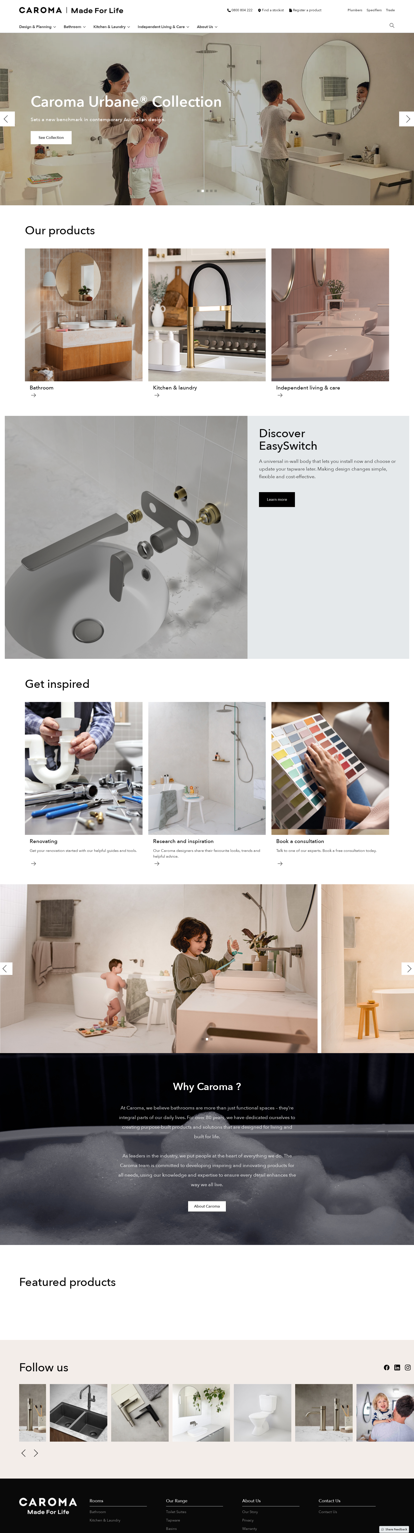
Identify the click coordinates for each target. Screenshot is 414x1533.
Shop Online (36, 1403)
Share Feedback (396, 1529)
